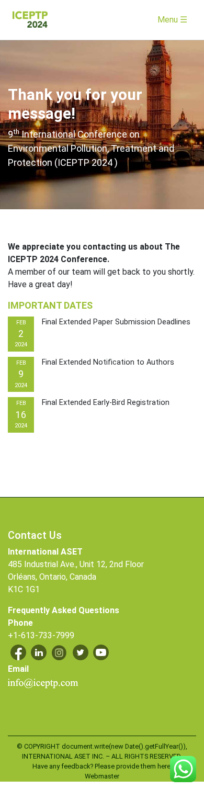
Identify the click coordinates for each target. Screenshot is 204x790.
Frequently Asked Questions (63, 610)
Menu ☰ (172, 20)
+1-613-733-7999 (41, 635)
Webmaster (102, 776)
